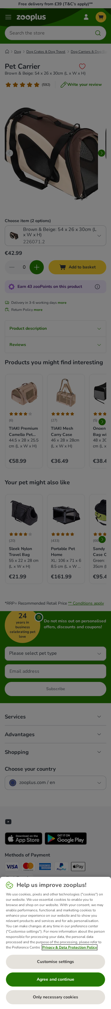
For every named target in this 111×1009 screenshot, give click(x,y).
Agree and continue (55, 979)
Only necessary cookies (55, 997)
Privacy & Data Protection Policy (69, 947)
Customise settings (55, 961)
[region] (55, 943)
